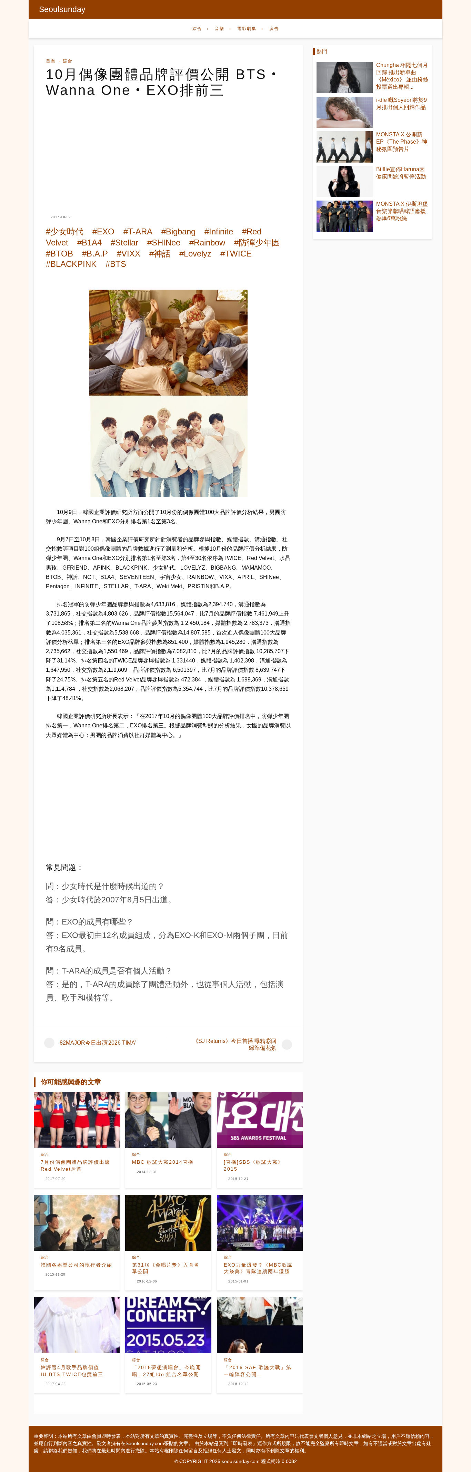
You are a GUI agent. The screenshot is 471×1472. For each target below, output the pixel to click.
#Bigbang (178, 231)
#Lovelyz (195, 253)
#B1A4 (89, 242)
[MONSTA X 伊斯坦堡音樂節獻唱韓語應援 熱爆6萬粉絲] (345, 216)
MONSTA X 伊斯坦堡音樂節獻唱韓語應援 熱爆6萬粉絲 (402, 211)
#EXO (103, 231)
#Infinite (218, 231)
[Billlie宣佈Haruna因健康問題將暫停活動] (345, 181)
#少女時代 (64, 231)
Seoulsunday (62, 9)
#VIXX (128, 253)
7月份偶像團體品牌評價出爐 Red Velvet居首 (75, 1165)
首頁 (51, 61)
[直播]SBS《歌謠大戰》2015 (253, 1165)
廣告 (274, 28)
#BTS (116, 264)
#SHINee (163, 242)
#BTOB (59, 253)
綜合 (197, 28)
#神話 (159, 253)
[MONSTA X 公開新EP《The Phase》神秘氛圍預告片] (345, 147)
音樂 (219, 28)
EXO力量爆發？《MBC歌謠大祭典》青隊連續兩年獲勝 (258, 1268)
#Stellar (124, 242)
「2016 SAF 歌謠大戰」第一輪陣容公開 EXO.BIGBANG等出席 (258, 1371)
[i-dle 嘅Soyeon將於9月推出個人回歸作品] (345, 112)
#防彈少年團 (257, 242)
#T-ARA (137, 231)
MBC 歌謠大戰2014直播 (163, 1162)
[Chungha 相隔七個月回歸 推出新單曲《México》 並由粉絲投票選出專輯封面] (345, 77)
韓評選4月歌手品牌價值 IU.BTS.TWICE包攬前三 (72, 1371)
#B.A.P (95, 253)
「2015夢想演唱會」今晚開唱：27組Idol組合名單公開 (166, 1371)
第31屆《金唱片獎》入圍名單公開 (166, 1268)
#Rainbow (207, 242)
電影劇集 (247, 28)
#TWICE (236, 253)
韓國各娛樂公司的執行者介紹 (76, 1265)
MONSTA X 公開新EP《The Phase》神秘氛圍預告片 (401, 142)
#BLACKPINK (71, 264)
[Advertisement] (168, 149)
